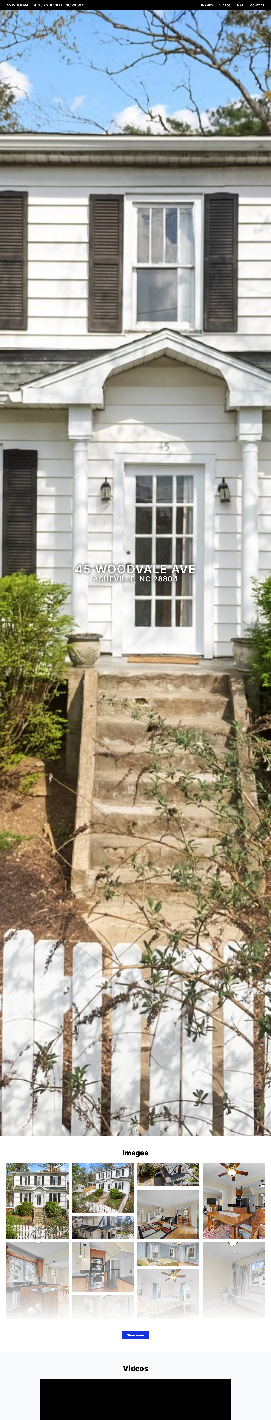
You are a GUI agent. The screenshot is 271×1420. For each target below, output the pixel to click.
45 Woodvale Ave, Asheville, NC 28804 (45, 5)
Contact (257, 5)
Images (207, 5)
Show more (135, 1335)
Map (240, 5)
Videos (225, 5)
